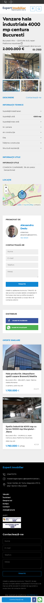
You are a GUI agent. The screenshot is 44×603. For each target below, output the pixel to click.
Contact (6, 507)
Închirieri (7, 497)
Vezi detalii (24, 238)
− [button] (6, 191)
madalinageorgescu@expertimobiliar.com (11, 2)
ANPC (5, 515)
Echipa (6, 504)
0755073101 (24, 232)
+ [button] (6, 187)
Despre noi (7, 500)
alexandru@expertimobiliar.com (32, 235)
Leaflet (19, 205)
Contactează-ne (33, 98)
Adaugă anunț (9, 510)
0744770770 (5, 2)
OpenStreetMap (28, 205)
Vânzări (6, 494)
